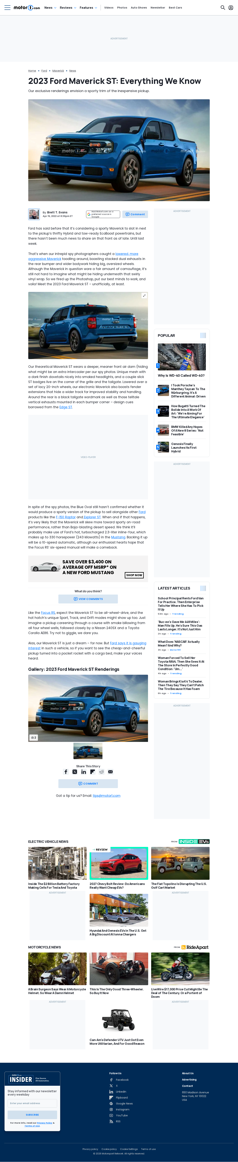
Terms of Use (32, 1125)
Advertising (189, 1079)
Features (86, 8)
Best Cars (175, 7)
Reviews (66, 8)
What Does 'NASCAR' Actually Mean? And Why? (179, 643)
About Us (188, 1073)
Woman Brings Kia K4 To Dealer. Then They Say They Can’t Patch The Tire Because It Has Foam (181, 685)
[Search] (223, 7)
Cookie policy (109, 1149)
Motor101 (175, 649)
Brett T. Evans (57, 212)
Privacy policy (90, 1149)
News (48, 8)
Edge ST (66, 407)
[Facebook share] (66, 772)
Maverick (58, 70)
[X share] (75, 772)
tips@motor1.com (106, 795)
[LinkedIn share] (83, 772)
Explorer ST (92, 517)
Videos (108, 7)
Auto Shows (139, 7)
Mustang (118, 537)
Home (32, 70)
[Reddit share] (101, 772)
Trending (178, 613)
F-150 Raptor (66, 517)
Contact (187, 1086)
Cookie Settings (129, 1149)
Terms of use (148, 1149)
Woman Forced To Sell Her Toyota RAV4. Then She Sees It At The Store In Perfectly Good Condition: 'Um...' (181, 663)
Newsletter (158, 7)
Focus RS (48, 613)
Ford (44, 70)
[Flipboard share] (92, 772)
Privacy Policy (44, 1122)
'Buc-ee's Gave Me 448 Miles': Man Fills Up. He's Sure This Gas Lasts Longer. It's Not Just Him (180, 625)
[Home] (27, 7)
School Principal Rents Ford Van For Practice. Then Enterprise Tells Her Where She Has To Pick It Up (180, 603)
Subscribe (32, 1114)
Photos (122, 7)
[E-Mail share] (110, 772)
